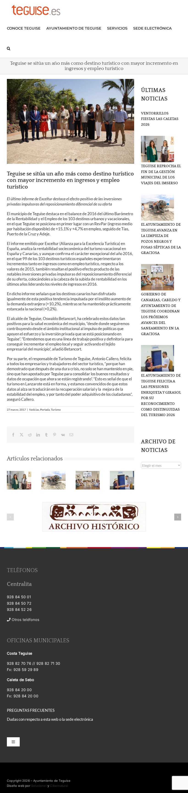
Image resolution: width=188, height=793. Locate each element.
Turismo (56, 409)
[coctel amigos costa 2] (70, 121)
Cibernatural (59, 785)
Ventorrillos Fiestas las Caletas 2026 (159, 119)
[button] (8, 48)
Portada (45, 409)
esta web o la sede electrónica (68, 719)
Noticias (34, 409)
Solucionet (39, 785)
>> (28, 619)
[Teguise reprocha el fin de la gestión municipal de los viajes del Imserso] (157, 149)
